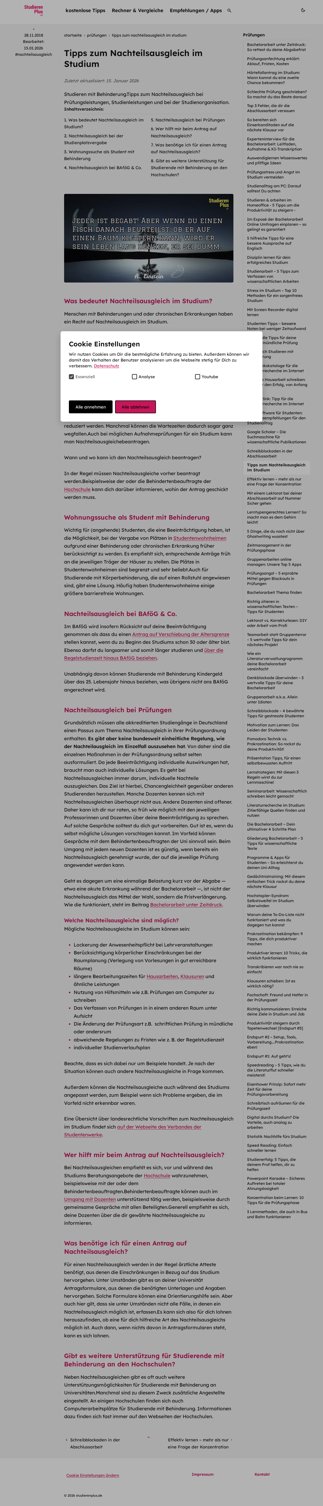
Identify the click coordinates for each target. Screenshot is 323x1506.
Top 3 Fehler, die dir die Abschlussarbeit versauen (271, 108)
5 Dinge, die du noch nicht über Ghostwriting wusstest (276, 534)
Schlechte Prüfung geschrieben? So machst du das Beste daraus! (277, 94)
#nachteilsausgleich (33, 54)
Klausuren (192, 976)
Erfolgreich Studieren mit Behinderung (270, 354)
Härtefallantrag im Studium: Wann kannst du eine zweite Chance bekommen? (273, 77)
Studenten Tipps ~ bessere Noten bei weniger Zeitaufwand (277, 326)
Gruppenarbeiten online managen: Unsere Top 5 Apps (274, 562)
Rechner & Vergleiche (137, 10)
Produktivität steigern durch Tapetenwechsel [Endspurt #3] (275, 1026)
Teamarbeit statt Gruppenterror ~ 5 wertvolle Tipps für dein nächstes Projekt (276, 639)
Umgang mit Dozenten (90, 1199)
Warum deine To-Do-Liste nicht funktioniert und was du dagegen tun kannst (275, 919)
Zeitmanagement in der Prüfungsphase (269, 548)
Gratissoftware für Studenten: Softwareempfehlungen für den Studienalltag (276, 418)
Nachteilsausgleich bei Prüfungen (190, 119)
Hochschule (77, 489)
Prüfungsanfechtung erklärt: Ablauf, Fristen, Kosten (273, 61)
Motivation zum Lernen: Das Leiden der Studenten (273, 727)
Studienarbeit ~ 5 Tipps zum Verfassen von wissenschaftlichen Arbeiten (273, 276)
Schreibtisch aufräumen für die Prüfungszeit (276, 1106)
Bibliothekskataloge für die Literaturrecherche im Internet (276, 368)
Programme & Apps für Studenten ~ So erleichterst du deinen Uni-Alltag (275, 862)
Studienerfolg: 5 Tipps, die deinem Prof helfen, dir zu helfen (271, 1164)
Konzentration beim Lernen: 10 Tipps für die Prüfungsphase (275, 1200)
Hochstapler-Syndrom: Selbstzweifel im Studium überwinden (270, 900)
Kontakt (262, 1474)
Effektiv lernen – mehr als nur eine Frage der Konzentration (274, 482)
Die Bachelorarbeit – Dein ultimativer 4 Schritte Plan (272, 827)
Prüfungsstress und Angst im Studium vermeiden (273, 175)
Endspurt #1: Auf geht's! (269, 1056)
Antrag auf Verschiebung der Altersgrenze (180, 634)
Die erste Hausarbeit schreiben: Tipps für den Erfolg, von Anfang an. (277, 384)
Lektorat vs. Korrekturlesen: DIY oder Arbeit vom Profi (277, 623)
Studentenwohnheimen (199, 538)
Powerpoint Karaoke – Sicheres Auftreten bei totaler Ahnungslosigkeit (276, 1183)
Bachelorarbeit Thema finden (275, 592)
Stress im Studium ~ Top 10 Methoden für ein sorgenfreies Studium (275, 295)
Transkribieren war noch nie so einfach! (275, 969)
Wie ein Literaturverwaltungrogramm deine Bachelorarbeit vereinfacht (275, 661)
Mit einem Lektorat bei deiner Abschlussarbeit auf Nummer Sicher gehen (274, 498)
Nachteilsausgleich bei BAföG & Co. (105, 167)
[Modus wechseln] (303, 10)
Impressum (202, 1474)
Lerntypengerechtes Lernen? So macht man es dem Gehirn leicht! (276, 517)
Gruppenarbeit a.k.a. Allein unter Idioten (272, 699)
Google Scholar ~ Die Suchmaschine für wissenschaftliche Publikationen (277, 436)
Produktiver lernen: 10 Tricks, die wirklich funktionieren (277, 955)
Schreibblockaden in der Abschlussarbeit (269, 453)
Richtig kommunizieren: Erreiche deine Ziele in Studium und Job (277, 1011)
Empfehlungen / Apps (196, 10)
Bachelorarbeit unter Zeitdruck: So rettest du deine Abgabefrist (277, 47)
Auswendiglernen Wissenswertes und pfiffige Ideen (277, 160)
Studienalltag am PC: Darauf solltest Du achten (274, 188)
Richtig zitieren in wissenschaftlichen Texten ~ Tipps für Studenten (272, 606)
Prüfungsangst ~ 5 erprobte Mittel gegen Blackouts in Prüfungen (272, 578)
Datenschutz (106, 365)
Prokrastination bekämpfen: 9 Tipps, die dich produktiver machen (275, 938)
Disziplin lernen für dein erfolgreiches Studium (268, 260)
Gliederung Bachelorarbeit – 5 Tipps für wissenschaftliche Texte (275, 843)
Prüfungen (254, 34)
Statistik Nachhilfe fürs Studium (277, 1136)
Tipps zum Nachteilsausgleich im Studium (276, 467)
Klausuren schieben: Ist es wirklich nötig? (271, 983)
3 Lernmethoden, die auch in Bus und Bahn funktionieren (277, 1214)
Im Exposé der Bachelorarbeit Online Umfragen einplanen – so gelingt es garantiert (276, 224)
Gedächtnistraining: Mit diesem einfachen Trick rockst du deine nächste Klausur (276, 881)
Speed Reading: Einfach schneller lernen (269, 1148)
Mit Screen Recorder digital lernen (272, 312)
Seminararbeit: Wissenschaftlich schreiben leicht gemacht (277, 794)
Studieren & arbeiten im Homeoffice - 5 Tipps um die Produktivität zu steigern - (273, 205)
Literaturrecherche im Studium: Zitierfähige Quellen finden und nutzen (276, 810)
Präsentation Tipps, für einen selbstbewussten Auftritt (274, 760)
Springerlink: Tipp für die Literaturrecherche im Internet (276, 401)
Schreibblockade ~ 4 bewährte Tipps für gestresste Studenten (276, 713)
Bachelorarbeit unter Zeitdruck (186, 905)
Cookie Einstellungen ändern (92, 1475)
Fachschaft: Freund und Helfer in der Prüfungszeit (277, 997)
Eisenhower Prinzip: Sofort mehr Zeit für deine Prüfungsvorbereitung (276, 1089)
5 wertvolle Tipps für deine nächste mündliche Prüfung (273, 340)
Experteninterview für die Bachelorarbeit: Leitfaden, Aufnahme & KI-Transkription (275, 144)
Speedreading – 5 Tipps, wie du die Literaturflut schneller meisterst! (276, 1070)
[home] (33, 10)
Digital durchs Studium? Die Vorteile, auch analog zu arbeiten (273, 1122)
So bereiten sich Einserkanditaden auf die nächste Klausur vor (270, 124)
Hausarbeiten (162, 976)
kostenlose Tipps (85, 10)
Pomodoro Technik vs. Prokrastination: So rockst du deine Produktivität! (274, 743)
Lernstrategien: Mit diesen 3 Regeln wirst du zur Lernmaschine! (273, 777)
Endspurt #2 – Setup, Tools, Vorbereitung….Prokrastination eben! (275, 1042)
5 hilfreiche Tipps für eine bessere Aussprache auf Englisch (270, 243)
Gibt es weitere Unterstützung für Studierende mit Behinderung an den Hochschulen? (189, 167)
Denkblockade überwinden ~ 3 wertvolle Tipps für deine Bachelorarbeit (275, 682)
